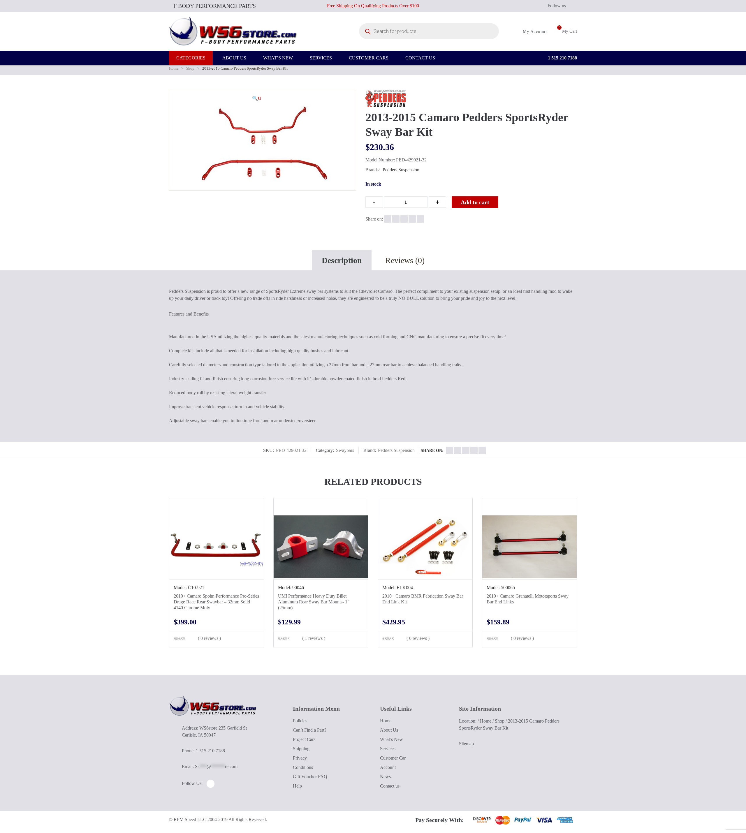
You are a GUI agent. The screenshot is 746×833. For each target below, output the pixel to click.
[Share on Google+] (404, 219)
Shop (190, 68)
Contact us (390, 785)
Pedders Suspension (401, 169)
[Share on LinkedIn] (412, 219)
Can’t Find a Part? (309, 730)
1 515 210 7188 (562, 57)
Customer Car (393, 757)
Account (388, 767)
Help (297, 785)
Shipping (301, 748)
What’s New (391, 739)
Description (342, 260)
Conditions (303, 767)
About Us (389, 730)
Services (387, 748)
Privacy (300, 757)
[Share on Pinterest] (420, 219)
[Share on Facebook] (387, 219)
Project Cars (304, 739)
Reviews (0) (405, 260)
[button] (256, 98)
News (385, 776)
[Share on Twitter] (396, 219)
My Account (534, 31)
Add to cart (475, 202)
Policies (300, 720)
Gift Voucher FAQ (310, 776)
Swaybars (345, 450)
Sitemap (466, 743)
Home (173, 68)
